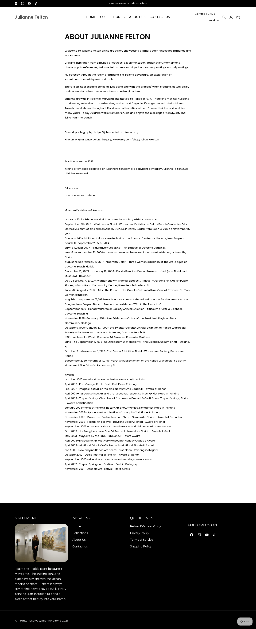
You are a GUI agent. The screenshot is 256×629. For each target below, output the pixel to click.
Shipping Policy (141, 546)
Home (76, 526)
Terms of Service (141, 539)
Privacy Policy (139, 533)
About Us (79, 539)
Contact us (80, 546)
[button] (112, 17)
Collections (80, 533)
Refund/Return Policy (145, 526)
